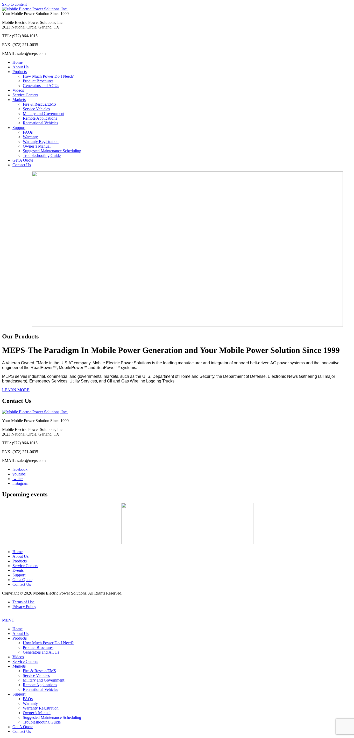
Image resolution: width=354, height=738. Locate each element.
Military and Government (43, 113)
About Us (20, 67)
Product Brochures (38, 81)
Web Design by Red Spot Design (177, 616)
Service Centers (25, 95)
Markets (19, 99)
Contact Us (21, 165)
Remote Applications (40, 118)
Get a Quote (22, 579)
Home (17, 62)
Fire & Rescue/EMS (39, 104)
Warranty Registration (41, 141)
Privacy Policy (24, 606)
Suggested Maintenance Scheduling (52, 151)
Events (18, 570)
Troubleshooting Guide (42, 155)
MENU (8, 620)
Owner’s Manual (37, 146)
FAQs (28, 132)
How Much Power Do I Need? (48, 76)
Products (19, 71)
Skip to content (14, 4)
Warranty (30, 137)
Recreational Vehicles (40, 123)
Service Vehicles (36, 109)
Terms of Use (23, 602)
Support (18, 127)
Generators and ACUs (41, 85)
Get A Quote (22, 160)
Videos (18, 90)
